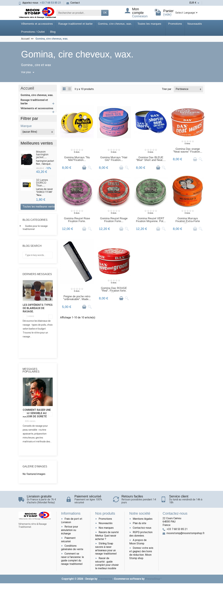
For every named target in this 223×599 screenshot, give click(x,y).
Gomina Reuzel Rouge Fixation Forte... (113, 220)
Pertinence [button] (182, 89)
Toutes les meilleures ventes (39, 206)
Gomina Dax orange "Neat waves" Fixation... (187, 150)
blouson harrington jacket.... (42, 154)
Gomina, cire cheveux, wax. (115, 23)
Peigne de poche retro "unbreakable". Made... (77, 298)
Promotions (175, 23)
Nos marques (106, 527)
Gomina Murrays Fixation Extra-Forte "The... (187, 221)
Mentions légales (142, 518)
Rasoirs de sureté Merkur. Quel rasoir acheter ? (107, 536)
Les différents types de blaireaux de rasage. (38, 308)
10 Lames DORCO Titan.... (42, 182)
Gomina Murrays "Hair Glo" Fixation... (113, 159)
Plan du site (139, 523)
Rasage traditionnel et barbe (75, 23)
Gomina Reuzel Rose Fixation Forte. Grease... (77, 221)
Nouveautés (194, 23)
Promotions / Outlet (33, 31)
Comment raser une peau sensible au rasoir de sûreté (37, 413)
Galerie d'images (35, 466)
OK (105, 12)
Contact (75, 2)
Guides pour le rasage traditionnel (35, 227)
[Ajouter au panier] (84, 168)
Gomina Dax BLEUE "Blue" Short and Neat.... (151, 159)
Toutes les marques (149, 23)
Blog (53, 31)
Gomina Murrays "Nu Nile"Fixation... (77, 159)
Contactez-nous (142, 527)
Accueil (27, 88)
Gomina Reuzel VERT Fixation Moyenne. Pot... (151, 220)
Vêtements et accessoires (37, 23)
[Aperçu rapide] (90, 168)
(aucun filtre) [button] (30, 131)
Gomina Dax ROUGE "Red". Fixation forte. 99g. (114, 290)
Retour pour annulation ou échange (69, 530)
